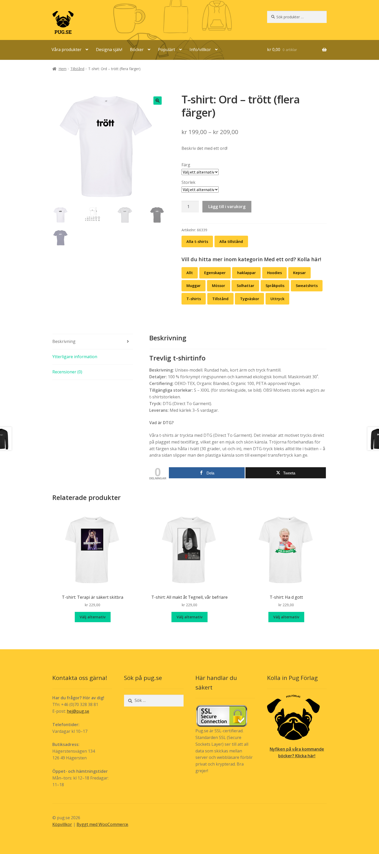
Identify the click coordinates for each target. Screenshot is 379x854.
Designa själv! (109, 49)
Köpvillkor (62, 824)
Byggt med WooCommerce (102, 824)
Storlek (188, 182)
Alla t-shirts (197, 241)
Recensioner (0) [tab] (67, 372)
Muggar (193, 285)
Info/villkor (200, 49)
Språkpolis (275, 285)
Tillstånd (77, 68)
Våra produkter (66, 49)
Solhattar (245, 285)
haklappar (246, 272)
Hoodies (274, 272)
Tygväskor (249, 298)
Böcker (137, 49)
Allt (189, 272)
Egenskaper (215, 272)
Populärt (166, 49)
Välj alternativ (92, 616)
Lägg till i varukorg (226, 206)
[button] (157, 100)
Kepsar (299, 272)
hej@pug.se (78, 711)
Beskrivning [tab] (64, 341)
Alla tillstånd (231, 241)
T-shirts (193, 298)
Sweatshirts (307, 285)
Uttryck (277, 298)
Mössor (218, 285)
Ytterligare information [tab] (74, 356)
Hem (63, 68)
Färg (186, 165)
